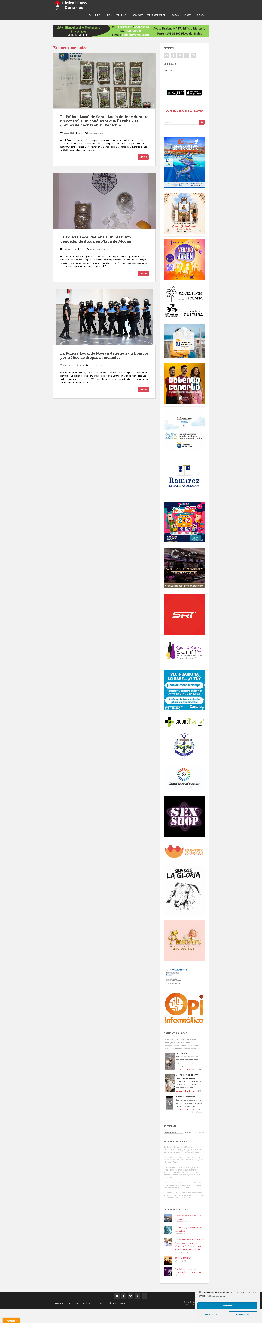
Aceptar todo (227, 1306)
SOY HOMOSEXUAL (183, 1258)
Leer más (143, 157)
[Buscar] (202, 122)
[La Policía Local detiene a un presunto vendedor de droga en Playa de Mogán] (104, 201)
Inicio (109, 15)
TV (90, 15)
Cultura (175, 15)
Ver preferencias (243, 1315)
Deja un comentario (95, 133)
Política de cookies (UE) (117, 1303)
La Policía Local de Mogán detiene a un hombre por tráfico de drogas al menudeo (104, 355)
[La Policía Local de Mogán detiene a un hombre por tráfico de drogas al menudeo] (104, 317)
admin (80, 133)
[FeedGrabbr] (184, 1112)
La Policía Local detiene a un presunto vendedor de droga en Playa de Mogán (95, 239)
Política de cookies (215, 1296)
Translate (201, 1132)
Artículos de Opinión (156, 15)
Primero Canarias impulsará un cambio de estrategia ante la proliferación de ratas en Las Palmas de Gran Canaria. (182, 1185)
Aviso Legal (74, 1303)
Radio (97, 15)
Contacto (200, 15)
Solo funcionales (212, 1315)
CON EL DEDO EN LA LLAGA (184, 110)
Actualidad (121, 15)
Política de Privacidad (93, 1303)
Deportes (187, 15)
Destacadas (138, 15)
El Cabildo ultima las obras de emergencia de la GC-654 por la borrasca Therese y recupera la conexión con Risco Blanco (184, 1195)
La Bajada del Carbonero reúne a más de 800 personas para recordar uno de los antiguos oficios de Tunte (184, 1159)
